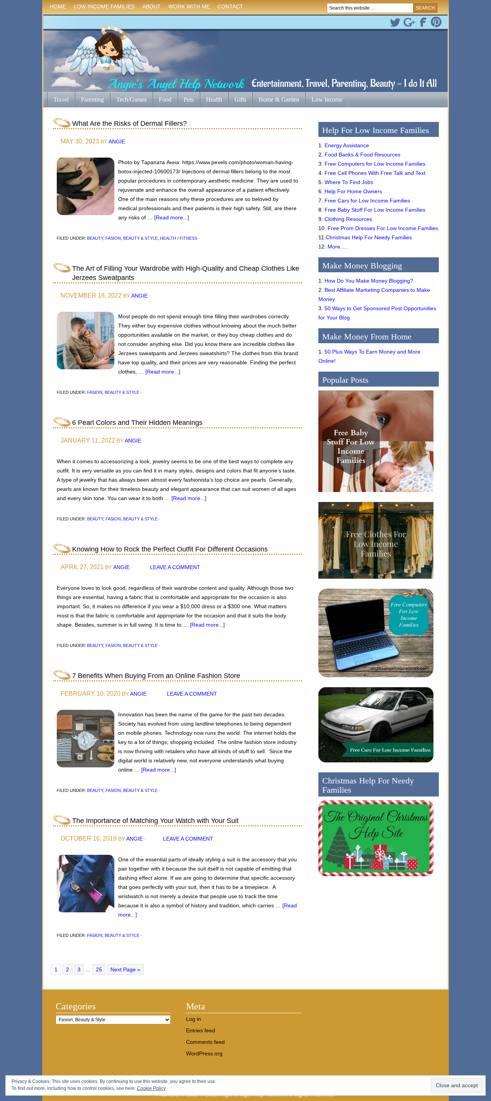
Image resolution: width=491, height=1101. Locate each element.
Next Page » (125, 969)
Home (58, 6)
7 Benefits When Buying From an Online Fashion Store (156, 676)
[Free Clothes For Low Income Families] (375, 581)
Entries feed (200, 1030)
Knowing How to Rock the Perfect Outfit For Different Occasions (170, 549)
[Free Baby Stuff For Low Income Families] (375, 494)
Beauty (95, 238)
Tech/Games (128, 100)
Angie (117, 141)
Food (165, 99)
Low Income (324, 100)
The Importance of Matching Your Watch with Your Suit (155, 821)
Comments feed (205, 1042)
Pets (189, 99)
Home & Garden (275, 100)
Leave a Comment (175, 567)
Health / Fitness (178, 238)
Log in (193, 1019)
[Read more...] (171, 217)
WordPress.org (204, 1053)
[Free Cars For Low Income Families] (375, 764)
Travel (58, 100)
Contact (230, 6)
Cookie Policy (151, 1088)
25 (99, 969)
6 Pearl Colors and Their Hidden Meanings (137, 422)
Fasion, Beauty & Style (131, 238)
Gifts (237, 100)
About (149, 7)
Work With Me (189, 6)
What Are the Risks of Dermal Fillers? (129, 123)
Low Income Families (102, 7)
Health (211, 100)
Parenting (92, 99)
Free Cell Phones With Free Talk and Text (375, 173)
